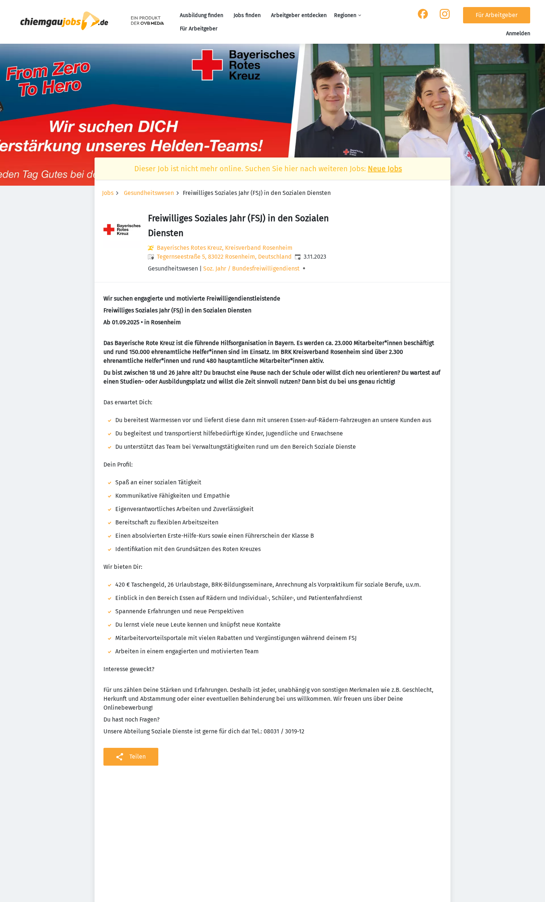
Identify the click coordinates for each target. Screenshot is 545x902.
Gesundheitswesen (149, 192)
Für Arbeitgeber (199, 29)
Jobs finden (247, 15)
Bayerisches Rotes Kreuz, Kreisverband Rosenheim (225, 247)
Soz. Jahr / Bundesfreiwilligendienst (251, 268)
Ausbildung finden (201, 15)
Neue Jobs (385, 168)
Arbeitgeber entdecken (299, 15)
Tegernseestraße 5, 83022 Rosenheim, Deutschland (224, 256)
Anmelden (518, 33)
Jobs (107, 192)
